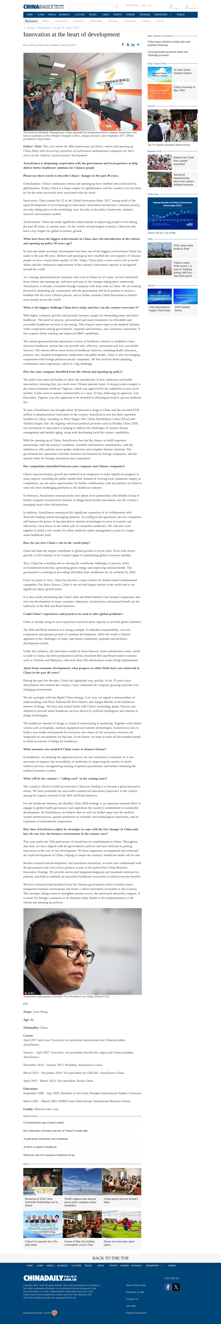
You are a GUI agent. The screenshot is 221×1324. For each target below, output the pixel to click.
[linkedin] (133, 44)
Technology (96, 20)
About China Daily (136, 1285)
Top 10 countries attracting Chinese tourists (169, 145)
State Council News (157, 63)
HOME (30, 14)
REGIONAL (145, 14)
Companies (61, 20)
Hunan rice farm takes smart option (119, 1243)
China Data (130, 20)
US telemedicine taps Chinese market (43, 1122)
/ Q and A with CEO (65, 28)
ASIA (143, 5)
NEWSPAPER (160, 14)
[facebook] (122, 44)
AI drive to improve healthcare (40, 1146)
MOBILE (181, 14)
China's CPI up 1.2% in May (162, 233)
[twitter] (127, 44)
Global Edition (132, 5)
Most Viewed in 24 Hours (160, 36)
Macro (45, 20)
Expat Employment (136, 1312)
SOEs (150, 239)
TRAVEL (93, 14)
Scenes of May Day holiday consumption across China (79, 1243)
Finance (146, 20)
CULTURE (80, 14)
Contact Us (132, 1299)
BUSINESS (64, 14)
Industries (78, 20)
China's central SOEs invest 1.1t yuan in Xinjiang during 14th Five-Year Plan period (183, 269)
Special (151, 285)
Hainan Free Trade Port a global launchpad (184, 160)
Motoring (113, 20)
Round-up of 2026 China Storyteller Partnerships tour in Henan (41, 1202)
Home (31, 28)
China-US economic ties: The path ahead (41, 1243)
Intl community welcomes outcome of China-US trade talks (55, 1130)
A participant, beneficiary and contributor (45, 1138)
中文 (150, 5)
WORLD (52, 14)
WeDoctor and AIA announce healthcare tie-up (48, 1155)
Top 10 (160, 20)
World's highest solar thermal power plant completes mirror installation (80, 1202)
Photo (26, 1164)
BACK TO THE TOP (110, 1258)
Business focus (155, 151)
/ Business (43, 28)
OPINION (130, 14)
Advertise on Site (135, 1292)
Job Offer (131, 1306)
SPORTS (118, 14)
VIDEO (106, 14)
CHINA (41, 14)
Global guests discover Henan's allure (121, 1200)
